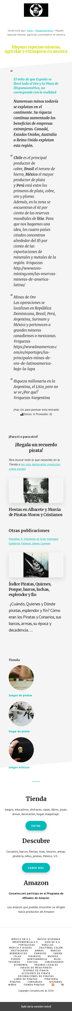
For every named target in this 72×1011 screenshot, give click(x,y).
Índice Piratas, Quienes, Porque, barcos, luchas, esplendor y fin (30, 589)
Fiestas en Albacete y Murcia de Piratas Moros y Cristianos (35, 512)
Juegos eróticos (19, 767)
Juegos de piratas (20, 695)
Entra (36, 825)
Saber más (36, 867)
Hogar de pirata (19, 731)
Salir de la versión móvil (36, 1006)
